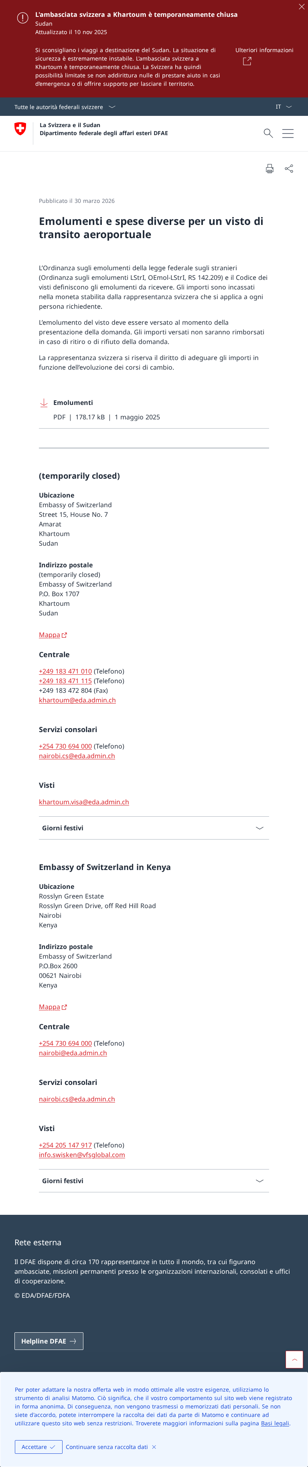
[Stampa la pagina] (269, 168)
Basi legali (275, 1423)
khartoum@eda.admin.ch (77, 700)
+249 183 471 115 (65, 680)
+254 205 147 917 (65, 1145)
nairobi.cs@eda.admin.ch (77, 755)
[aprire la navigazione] (288, 133)
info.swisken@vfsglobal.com (82, 1154)
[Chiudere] (301, 6)
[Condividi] (288, 168)
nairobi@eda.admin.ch (73, 1052)
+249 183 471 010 (65, 671)
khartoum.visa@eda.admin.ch (84, 801)
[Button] (245, 61)
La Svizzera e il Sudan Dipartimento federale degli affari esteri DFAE (104, 128)
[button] (294, 1359)
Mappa (49, 634)
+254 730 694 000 (65, 746)
